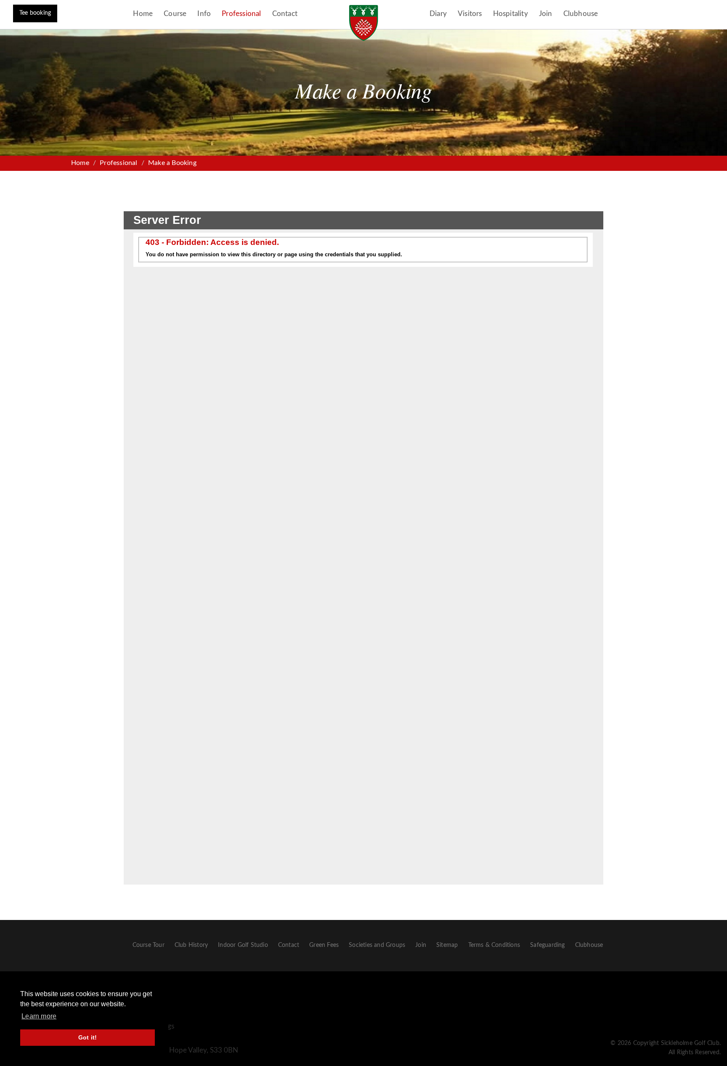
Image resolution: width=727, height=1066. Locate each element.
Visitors (470, 13)
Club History (191, 945)
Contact (284, 13)
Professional (241, 13)
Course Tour (149, 945)
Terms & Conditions (494, 945)
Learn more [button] (38, 1016)
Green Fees (324, 945)
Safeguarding (547, 945)
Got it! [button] (87, 1037)
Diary (438, 13)
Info (204, 13)
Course (175, 13)
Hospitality (510, 13)
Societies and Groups (377, 945)
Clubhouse (580, 13)
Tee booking (35, 13)
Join (545, 13)
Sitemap (447, 945)
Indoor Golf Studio (243, 945)
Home (143, 13)
